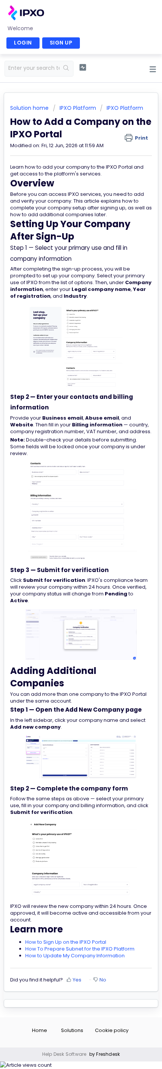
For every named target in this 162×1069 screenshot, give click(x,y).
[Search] (66, 68)
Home (39, 1030)
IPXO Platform (78, 108)
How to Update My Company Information (75, 955)
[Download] (67, 543)
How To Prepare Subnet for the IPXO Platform (79, 948)
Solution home (30, 108)
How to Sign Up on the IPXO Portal (65, 942)
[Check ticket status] (82, 67)
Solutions (72, 1030)
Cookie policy (111, 1030)
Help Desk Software (65, 1054)
